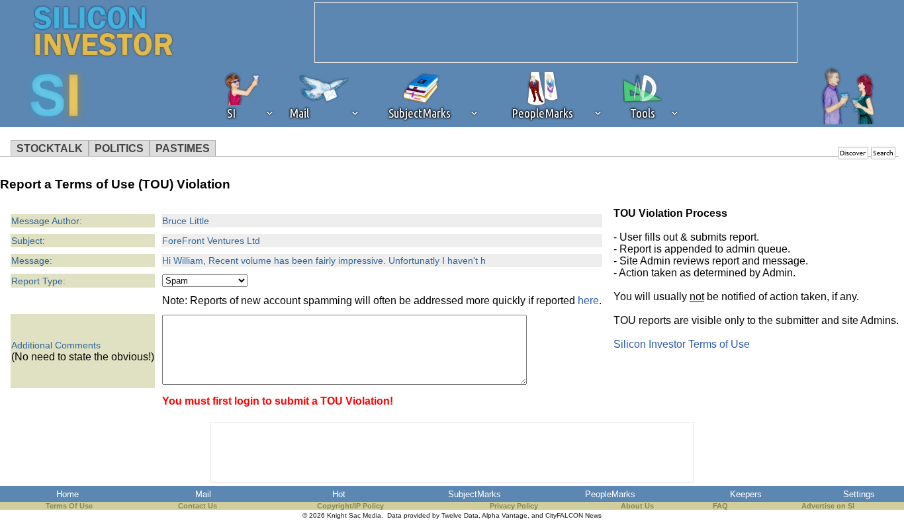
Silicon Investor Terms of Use (681, 344)
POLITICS (119, 148)
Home (67, 494)
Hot (338, 494)
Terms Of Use (69, 506)
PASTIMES (183, 148)
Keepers (746, 494)
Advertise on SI (827, 506)
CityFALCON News (573, 515)
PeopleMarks (610, 494)
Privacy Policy (514, 506)
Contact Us (197, 506)
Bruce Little (185, 221)
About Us (637, 506)
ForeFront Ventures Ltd (211, 240)
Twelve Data (459, 515)
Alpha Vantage (504, 515)
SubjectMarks (474, 494)
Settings (859, 494)
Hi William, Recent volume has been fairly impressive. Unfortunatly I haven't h (324, 260)
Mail (203, 494)
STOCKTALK (50, 148)
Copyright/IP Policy (350, 506)
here (588, 300)
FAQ (720, 506)
